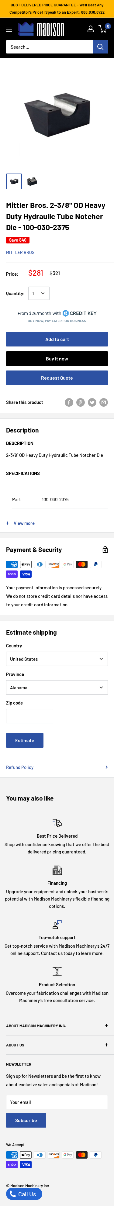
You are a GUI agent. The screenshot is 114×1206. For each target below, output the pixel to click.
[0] (103, 29)
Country (14, 645)
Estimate (24, 740)
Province (15, 674)
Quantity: (15, 293)
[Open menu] (9, 29)
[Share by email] (103, 401)
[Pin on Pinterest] (80, 401)
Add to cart (57, 339)
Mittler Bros (20, 252)
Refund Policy (19, 767)
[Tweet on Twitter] (92, 401)
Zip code (14, 702)
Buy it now (57, 358)
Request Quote (57, 378)
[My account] (91, 29)
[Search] (100, 46)
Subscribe (26, 1120)
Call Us (26, 1193)
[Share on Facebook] (69, 401)
